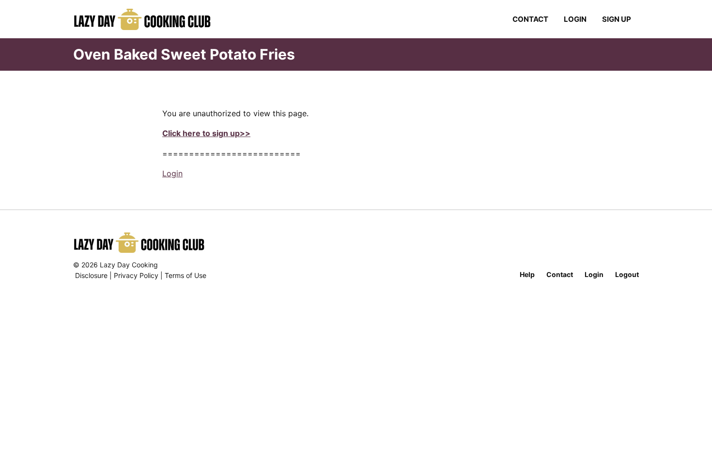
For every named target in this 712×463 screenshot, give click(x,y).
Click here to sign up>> (206, 133)
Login (575, 19)
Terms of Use (185, 275)
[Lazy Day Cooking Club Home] (152, 19)
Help (527, 274)
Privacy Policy (136, 275)
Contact (530, 19)
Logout (627, 274)
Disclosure (91, 275)
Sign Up (616, 19)
